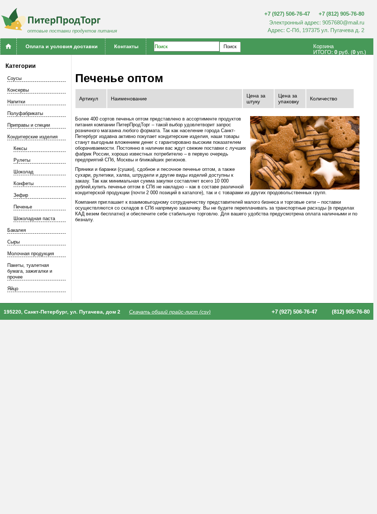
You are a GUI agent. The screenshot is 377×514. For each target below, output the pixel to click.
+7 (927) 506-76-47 (287, 14)
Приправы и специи (28, 125)
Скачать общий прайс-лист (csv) (170, 312)
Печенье (22, 207)
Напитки (16, 101)
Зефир (20, 195)
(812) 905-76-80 (351, 311)
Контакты (126, 46)
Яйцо (12, 288)
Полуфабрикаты (25, 113)
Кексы (20, 148)
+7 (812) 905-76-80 (341, 14)
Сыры (13, 242)
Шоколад (23, 171)
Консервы (18, 90)
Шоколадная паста (34, 218)
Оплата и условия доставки (62, 46)
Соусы (14, 78)
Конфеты (23, 183)
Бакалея (16, 230)
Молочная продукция (30, 253)
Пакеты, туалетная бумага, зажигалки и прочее (29, 271)
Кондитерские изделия (32, 136)
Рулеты (21, 160)
